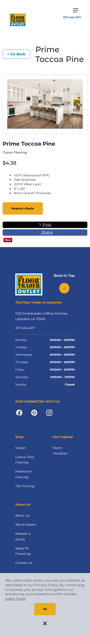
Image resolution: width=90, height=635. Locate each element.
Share (46, 232)
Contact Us (23, 563)
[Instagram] (49, 412)
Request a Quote (22, 208)
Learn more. (15, 599)
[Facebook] (19, 412)
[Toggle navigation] (75, 10)
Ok (45, 609)
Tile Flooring (25, 486)
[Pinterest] (34, 412)
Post (47, 224)
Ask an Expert (25, 524)
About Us (22, 515)
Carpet (20, 448)
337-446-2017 (72, 17)
